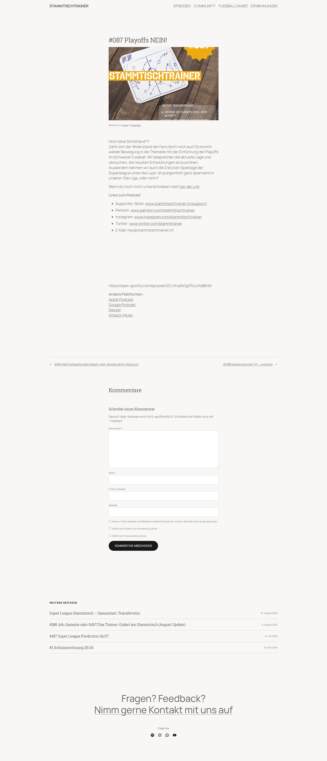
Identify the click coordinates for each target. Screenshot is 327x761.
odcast (127, 299)
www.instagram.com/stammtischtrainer (168, 216)
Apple (114, 299)
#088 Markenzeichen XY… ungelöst (248, 364)
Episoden (136, 125)
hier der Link (189, 186)
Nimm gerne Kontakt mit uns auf (163, 709)
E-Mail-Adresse (117, 489)
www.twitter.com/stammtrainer (155, 223)
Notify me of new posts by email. (129, 535)
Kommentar (116, 428)
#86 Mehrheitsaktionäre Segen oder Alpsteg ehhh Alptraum (96, 364)
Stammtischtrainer (69, 6)
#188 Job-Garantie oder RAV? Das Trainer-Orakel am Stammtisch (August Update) (117, 624)
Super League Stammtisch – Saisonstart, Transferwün (94, 613)
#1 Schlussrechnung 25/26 (71, 647)
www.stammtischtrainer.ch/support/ (176, 203)
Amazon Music (121, 315)
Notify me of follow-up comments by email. (135, 528)
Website (113, 505)
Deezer (115, 309)
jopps (125, 125)
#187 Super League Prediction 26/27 (79, 636)
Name (112, 472)
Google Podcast (122, 304)
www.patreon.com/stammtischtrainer (163, 210)
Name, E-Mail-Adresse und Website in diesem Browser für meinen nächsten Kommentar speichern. (165, 521)
